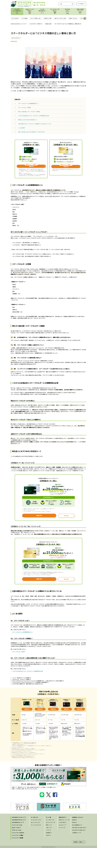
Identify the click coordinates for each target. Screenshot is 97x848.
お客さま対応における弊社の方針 (78, 827)
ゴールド (47, 830)
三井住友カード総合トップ (78, 842)
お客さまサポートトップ (63, 819)
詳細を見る (26, 709)
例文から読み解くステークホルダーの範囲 (29, 111)
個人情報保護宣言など (76, 825)
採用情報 (73, 822)
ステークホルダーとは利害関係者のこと (28, 103)
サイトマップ (61, 827)
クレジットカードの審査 (17, 835)
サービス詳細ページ (44, 508)
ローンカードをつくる (35, 825)
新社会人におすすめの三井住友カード (27, 119)
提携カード (48, 825)
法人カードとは (15, 827)
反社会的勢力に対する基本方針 (78, 830)
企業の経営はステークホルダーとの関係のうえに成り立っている (34, 124)
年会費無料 (48, 832)
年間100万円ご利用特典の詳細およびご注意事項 (49, 572)
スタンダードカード (50, 822)
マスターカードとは (16, 830)
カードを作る (81, 3)
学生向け (47, 835)
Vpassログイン (62, 825)
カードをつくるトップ (35, 819)
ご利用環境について (76, 832)
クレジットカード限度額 (17, 837)
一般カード (48, 827)
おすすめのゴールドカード (18, 817)
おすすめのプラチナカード (18, 819)
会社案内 (73, 819)
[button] (84, 18)
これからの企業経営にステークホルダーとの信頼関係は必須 (33, 115)
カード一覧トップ (49, 819)
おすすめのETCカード (17, 822)
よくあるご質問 (62, 822)
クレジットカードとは (17, 825)
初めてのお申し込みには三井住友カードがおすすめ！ (31, 132)
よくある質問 (21, 128)
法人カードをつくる (35, 822)
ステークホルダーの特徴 (24, 107)
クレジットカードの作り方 (18, 832)
